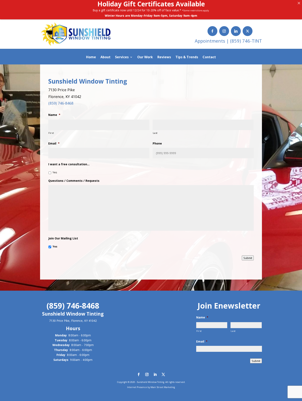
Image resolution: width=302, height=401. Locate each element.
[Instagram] (224, 31)
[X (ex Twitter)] (247, 31)
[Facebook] (212, 31)
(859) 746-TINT (246, 41)
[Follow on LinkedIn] (155, 374)
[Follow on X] (163, 374)
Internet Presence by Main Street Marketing (151, 387)
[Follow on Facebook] (138, 374)
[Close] (299, 3)
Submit (247, 258)
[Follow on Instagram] (147, 374)
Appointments (210, 41)
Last (155, 132)
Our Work (145, 57)
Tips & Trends (186, 57)
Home (91, 57)
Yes (55, 172)
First (51, 132)
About (105, 57)
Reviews (164, 57)
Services (122, 57)
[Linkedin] (236, 31)
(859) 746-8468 (60, 103)
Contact (209, 57)
